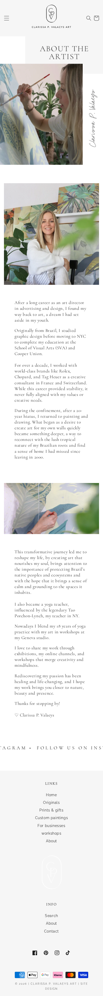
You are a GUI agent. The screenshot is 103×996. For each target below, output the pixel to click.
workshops (51, 833)
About (51, 841)
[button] (6, 18)
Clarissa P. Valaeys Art (54, 983)
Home (51, 795)
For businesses (51, 826)
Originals (51, 802)
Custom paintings (51, 818)
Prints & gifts (51, 810)
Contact (51, 931)
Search (51, 916)
